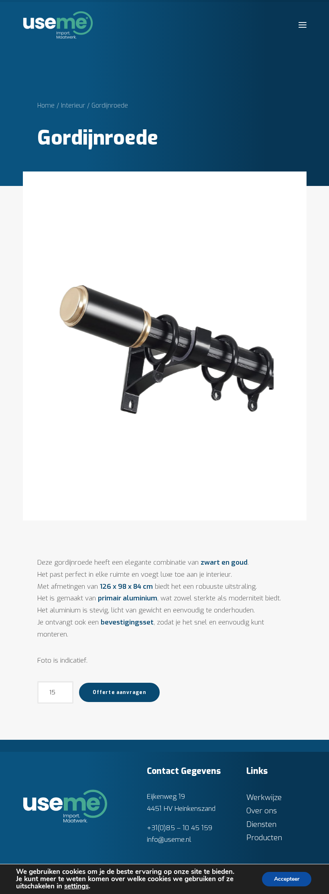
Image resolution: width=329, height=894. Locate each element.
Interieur (73, 105)
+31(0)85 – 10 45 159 (179, 828)
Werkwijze (264, 797)
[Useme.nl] (58, 25)
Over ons (261, 811)
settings (76, 886)
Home (46, 105)
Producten (264, 838)
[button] (302, 25)
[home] (65, 806)
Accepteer (286, 879)
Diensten (261, 824)
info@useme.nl (169, 839)
